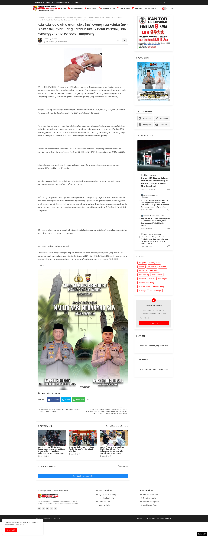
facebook (147, 118)
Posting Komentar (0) (83, 468)
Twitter (67, 392)
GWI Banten (151, 267)
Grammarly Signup (151, 494)
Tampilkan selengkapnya (117, 418)
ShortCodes (124, 8)
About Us (38, 2)
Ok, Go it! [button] (11, 530)
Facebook (55, 392)
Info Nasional (157, 275)
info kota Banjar (155, 291)
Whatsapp (80, 392)
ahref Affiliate (104, 497)
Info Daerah (154, 271)
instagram (147, 125)
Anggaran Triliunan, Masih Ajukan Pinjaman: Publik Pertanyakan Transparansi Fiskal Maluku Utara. (155, 222)
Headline (162, 267)
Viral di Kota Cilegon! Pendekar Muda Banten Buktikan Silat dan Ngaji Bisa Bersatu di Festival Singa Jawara (154, 240)
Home (63, 8)
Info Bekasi (143, 271)
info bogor (142, 291)
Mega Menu (76, 8)
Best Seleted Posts (106, 490)
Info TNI (152, 279)
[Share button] (88, 392)
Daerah (141, 267)
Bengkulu (142, 263)
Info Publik (142, 279)
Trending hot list (149, 490)
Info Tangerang (52, 17)
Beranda (41, 17)
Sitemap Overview (150, 487)
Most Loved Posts (150, 497)
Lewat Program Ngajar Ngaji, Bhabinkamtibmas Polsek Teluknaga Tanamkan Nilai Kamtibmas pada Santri (112, 442)
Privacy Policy (61, 2)
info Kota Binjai (144, 287)
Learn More (19, 525)
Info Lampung (144, 275)
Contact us (49, 2)
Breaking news (154, 263)
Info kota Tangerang (146, 283)
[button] (172, 8)
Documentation (76, 2)
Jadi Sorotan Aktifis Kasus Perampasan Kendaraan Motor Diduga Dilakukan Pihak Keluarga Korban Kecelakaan (52, 442)
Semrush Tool (104, 494)
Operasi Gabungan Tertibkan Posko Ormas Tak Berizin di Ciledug (82, 441)
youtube (164, 125)
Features (91, 8)
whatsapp (164, 118)
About (145, 510)
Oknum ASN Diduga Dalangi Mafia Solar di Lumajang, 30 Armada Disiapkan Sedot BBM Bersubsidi (154, 182)
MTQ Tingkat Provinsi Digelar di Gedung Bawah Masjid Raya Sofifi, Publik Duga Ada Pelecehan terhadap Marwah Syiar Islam (155, 203)
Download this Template (145, 8)
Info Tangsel (162, 279)
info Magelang (158, 287)
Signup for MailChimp (108, 487)
